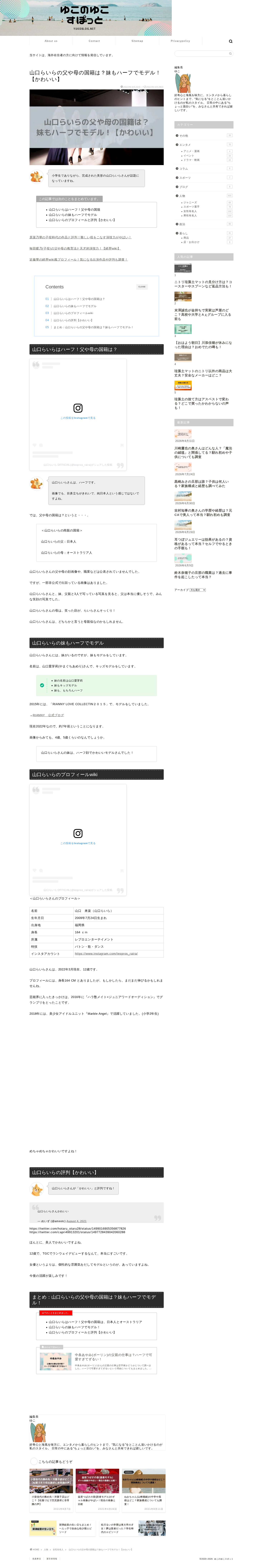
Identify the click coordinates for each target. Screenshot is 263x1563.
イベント (207, 155)
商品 (207, 237)
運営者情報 (52, 1559)
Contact (94, 40)
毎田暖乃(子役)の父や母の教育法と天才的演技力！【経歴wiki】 (75, 248)
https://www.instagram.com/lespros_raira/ (106, 953)
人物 (205, 195)
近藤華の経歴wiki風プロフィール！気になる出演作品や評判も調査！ (79, 259)
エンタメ (205, 144)
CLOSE (142, 287)
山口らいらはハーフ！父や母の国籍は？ (79, 298)
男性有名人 (207, 215)
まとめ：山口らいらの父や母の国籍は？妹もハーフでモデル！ (94, 327)
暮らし (205, 233)
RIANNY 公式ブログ (48, 715)
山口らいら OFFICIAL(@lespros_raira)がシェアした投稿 (78, 464)
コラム (204, 168)
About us (51, 40)
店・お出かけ (207, 242)
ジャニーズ (207, 202)
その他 (205, 135)
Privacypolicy (180, 40)
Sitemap (137, 40)
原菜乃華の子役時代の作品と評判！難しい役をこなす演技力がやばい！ (81, 237)
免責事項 (36, 1559)
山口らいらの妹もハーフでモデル (75, 306)
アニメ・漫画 (207, 151)
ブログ (204, 186)
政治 (205, 224)
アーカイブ (181, 589)
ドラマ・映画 (207, 160)
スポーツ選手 (207, 206)
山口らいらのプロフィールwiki (73, 313)
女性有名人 (36, 65)
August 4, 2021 (77, 1221)
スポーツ (204, 177)
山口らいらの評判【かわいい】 (74, 320)
